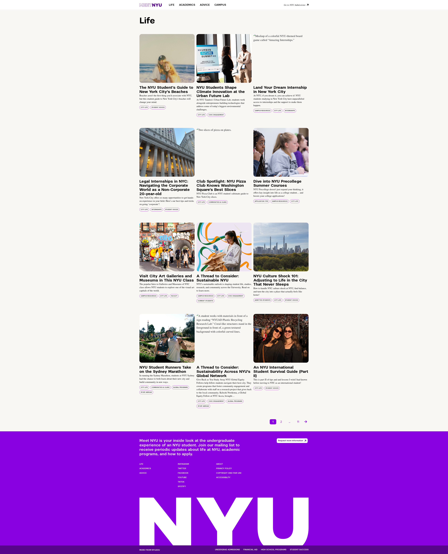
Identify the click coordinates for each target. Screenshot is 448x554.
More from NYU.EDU (149, 550)
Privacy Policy (224, 468)
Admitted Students (262, 300)
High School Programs (273, 550)
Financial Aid (250, 550)
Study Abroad (146, 392)
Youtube (182, 477)
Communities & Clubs (217, 202)
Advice (205, 4)
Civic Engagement (216, 115)
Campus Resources (262, 111)
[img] (167, 58)
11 (298, 422)
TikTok (181, 482)
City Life (144, 107)
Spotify (182, 486)
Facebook (183, 473)
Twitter (182, 468)
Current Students (205, 301)
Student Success (299, 550)
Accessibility (223, 477)
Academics (187, 4)
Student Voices (158, 107)
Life (171, 4)
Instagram (183, 464)
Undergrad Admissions (227, 550)
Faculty (174, 296)
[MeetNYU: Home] (150, 5)
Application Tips (261, 201)
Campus (220, 4)
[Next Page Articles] (306, 421)
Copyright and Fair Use (229, 473)
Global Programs (180, 387)
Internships (290, 111)
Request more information (290, 440)
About (219, 464)
